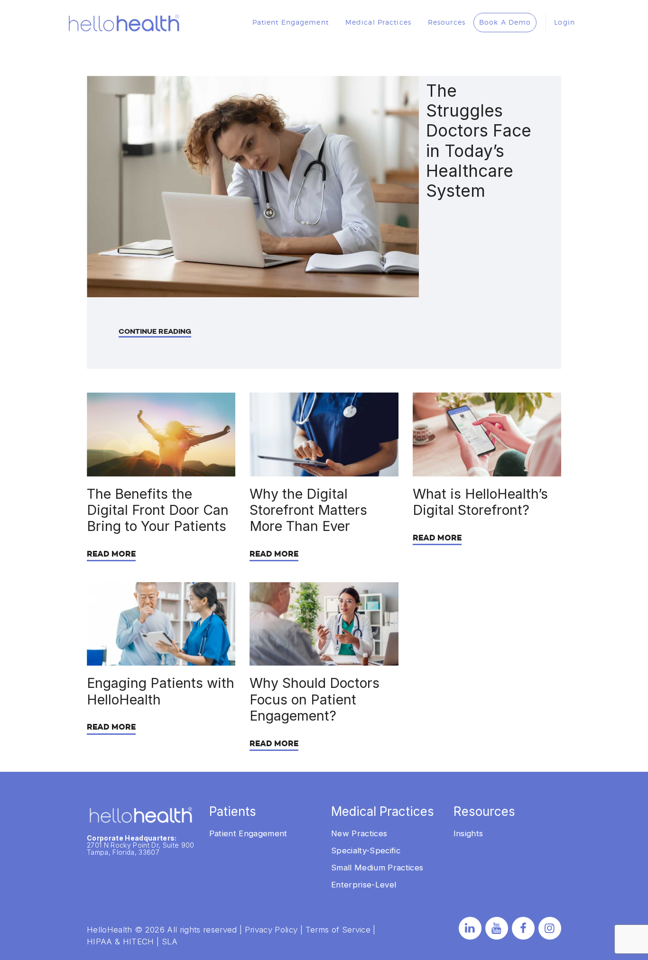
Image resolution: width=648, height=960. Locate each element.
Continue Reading (155, 332)
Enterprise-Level (363, 884)
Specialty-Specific (365, 850)
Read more (111, 553)
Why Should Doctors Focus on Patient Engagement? (315, 699)
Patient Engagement (248, 833)
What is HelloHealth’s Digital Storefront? (480, 502)
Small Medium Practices (377, 867)
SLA (170, 941)
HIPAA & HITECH (120, 941)
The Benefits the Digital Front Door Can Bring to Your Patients (158, 510)
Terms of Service (337, 929)
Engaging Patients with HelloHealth (160, 691)
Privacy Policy (271, 929)
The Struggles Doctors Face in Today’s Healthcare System (478, 141)
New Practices (359, 833)
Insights (468, 833)
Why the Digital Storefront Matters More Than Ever (308, 510)
